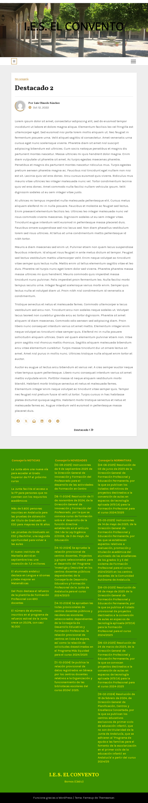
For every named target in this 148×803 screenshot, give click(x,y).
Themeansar (106, 797)
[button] (14, 61)
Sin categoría (22, 79)
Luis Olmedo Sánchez (47, 103)
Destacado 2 (34, 88)
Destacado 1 (82, 430)
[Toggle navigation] (133, 61)
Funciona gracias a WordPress (53, 797)
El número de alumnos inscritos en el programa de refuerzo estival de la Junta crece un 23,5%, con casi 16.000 (29, 618)
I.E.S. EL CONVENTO (74, 26)
